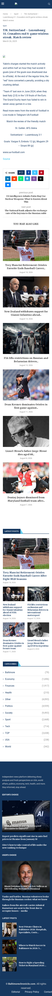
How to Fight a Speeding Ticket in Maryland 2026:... (32, 964)
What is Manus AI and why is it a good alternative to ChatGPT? (22, 827)
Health (27, 692)
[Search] (49, 4)
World (27, 746)
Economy (27, 679)
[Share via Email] (8, 184)
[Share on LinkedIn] (7, 178)
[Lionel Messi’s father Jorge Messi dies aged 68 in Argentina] (26, 431)
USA (27, 739)
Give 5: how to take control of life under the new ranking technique (24, 846)
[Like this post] (22, 172)
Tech (27, 726)
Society (27, 712)
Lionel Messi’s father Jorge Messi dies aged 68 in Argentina (37, 643)
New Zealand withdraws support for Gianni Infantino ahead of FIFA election (13, 610)
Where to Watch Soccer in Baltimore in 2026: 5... (32, 947)
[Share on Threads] (40, 178)
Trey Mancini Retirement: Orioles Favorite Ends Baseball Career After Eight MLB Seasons (25, 575)
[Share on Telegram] (27, 178)
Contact (48, 991)
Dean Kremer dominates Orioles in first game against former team (13, 644)
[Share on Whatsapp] (20, 178)
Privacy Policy (32, 991)
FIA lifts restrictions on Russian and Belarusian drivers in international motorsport (37, 610)
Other (27, 699)
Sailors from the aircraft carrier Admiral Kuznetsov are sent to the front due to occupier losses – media (23, 908)
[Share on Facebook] (28, 172)
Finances (27, 685)
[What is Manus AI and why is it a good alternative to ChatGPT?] (26, 816)
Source (6, 159)
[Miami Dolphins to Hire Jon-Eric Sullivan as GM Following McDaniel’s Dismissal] (26, 876)
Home (5, 14)
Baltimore (27, 672)
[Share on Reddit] (14, 178)
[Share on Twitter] (35, 172)
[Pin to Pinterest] (41, 172)
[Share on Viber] (34, 178)
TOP (27, 733)
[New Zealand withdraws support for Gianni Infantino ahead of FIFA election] (26, 291)
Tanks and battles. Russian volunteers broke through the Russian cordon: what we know (25, 898)
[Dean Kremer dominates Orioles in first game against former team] (26, 384)
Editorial (16, 991)
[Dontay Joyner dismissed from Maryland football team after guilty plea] (26, 477)
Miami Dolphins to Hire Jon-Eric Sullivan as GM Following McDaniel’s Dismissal (25, 887)
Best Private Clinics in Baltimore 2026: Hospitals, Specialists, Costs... (33, 929)
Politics (27, 706)
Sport (16, 14)
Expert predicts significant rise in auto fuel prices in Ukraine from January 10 (24, 837)
